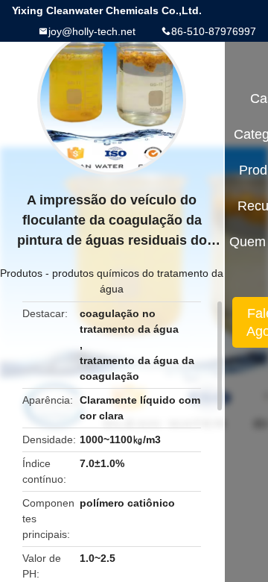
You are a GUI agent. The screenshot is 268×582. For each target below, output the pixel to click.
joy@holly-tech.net (91, 31)
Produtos (21, 273)
